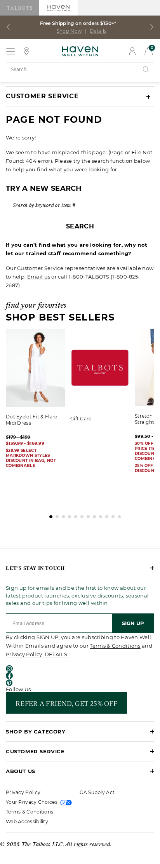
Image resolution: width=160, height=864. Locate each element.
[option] (102, 379)
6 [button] (80, 514)
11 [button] (111, 514)
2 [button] (55, 514)
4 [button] (67, 514)
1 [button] (48, 514)
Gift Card (81, 419)
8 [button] (92, 514)
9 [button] (98, 514)
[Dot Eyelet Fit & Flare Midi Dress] (35, 368)
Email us (38, 276)
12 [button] (117, 514)
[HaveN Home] (80, 50)
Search (80, 226)
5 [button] (73, 514)
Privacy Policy (24, 654)
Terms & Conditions (115, 646)
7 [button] (86, 514)
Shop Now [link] (69, 31)
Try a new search (44, 188)
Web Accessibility (27, 821)
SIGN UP (133, 623)
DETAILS (56, 654)
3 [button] (61, 514)
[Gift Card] (99, 369)
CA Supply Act (97, 792)
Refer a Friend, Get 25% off (66, 703)
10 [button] (104, 514)
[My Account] (132, 51)
